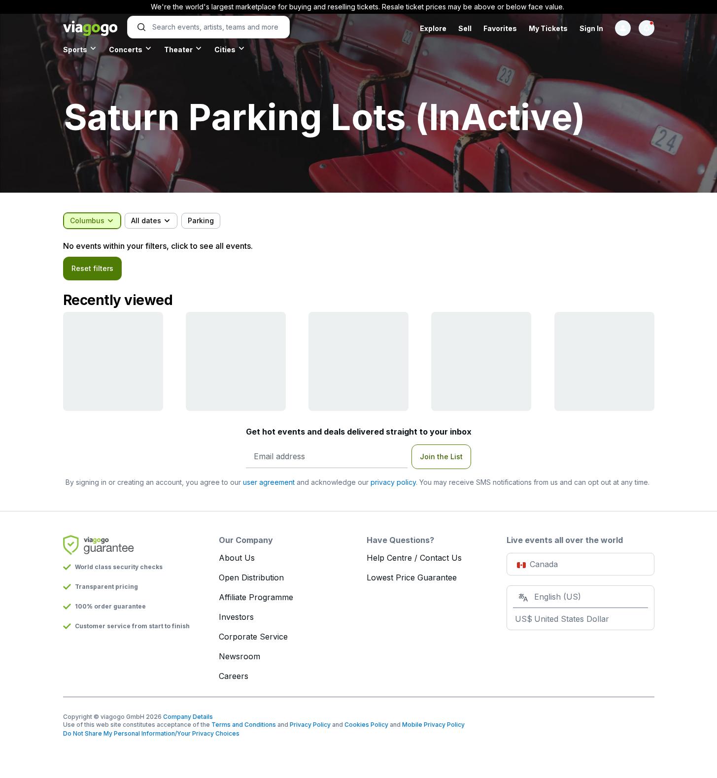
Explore (433, 28)
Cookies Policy (366, 724)
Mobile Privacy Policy (433, 724)
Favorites (500, 28)
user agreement (269, 482)
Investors (236, 617)
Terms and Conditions (243, 724)
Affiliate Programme (256, 597)
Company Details (188, 716)
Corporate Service (253, 637)
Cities (225, 49)
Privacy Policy (310, 724)
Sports (75, 49)
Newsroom (239, 656)
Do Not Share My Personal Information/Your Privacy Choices (151, 733)
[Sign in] (623, 28)
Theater (178, 49)
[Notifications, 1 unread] (646, 28)
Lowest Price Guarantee (412, 577)
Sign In (591, 28)
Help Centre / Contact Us (414, 558)
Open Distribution (251, 577)
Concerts (125, 49)
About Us (237, 558)
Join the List (441, 456)
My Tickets (548, 28)
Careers (233, 676)
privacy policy (393, 482)
